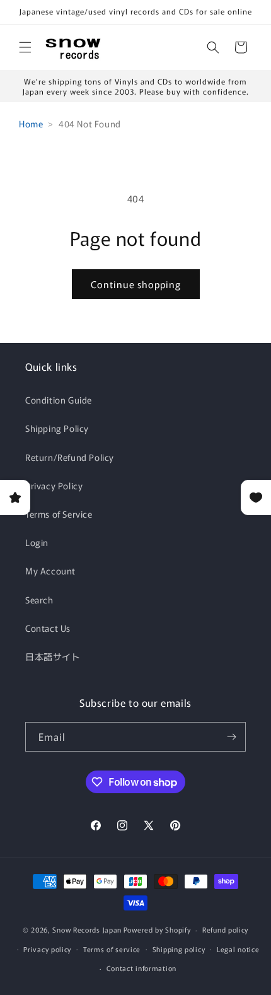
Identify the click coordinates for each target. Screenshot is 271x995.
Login (37, 542)
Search (39, 599)
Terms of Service (59, 514)
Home (31, 123)
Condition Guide (58, 399)
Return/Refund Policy (69, 457)
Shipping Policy (57, 428)
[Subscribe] (231, 737)
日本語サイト (53, 656)
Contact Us (48, 628)
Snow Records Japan (87, 929)
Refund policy (225, 929)
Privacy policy (47, 949)
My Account (50, 570)
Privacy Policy (54, 485)
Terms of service (112, 949)
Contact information (141, 968)
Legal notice (238, 949)
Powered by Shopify (157, 929)
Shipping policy (179, 949)
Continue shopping (136, 284)
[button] (25, 47)
